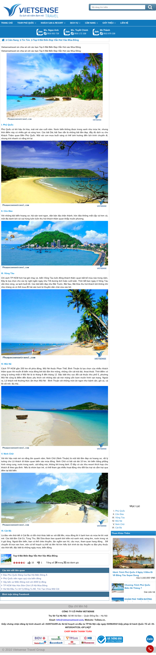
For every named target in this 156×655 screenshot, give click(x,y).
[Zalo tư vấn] (150, 639)
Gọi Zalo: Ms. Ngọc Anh (39, 32)
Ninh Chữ (119, 524)
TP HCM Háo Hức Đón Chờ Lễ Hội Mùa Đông (25, 585)
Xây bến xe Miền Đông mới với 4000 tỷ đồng (24, 582)
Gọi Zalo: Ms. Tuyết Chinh (67, 32)
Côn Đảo (119, 514)
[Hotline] (150, 649)
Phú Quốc (120, 511)
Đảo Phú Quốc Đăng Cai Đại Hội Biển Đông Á (25, 575)
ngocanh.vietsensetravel (45, 33)
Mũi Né (118, 521)
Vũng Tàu (120, 517)
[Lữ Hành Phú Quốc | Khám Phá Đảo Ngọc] (3, 40)
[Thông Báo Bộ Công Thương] (110, 644)
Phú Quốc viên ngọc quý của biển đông (22, 578)
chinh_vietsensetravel (72, 33)
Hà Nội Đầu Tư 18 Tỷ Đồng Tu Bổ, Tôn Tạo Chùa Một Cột (31, 589)
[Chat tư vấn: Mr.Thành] (101, 33)
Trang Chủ (38, 10)
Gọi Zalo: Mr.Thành (96, 32)
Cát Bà (118, 527)
